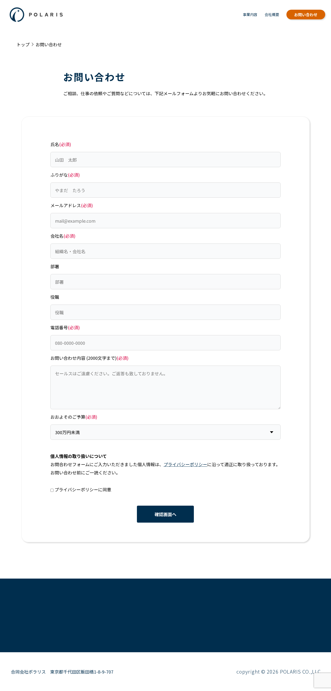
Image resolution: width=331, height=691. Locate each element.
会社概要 (272, 14)
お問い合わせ (305, 14)
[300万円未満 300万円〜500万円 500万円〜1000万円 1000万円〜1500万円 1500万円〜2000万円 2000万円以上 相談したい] (165, 432)
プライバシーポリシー (185, 464)
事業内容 (250, 14)
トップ (23, 44)
